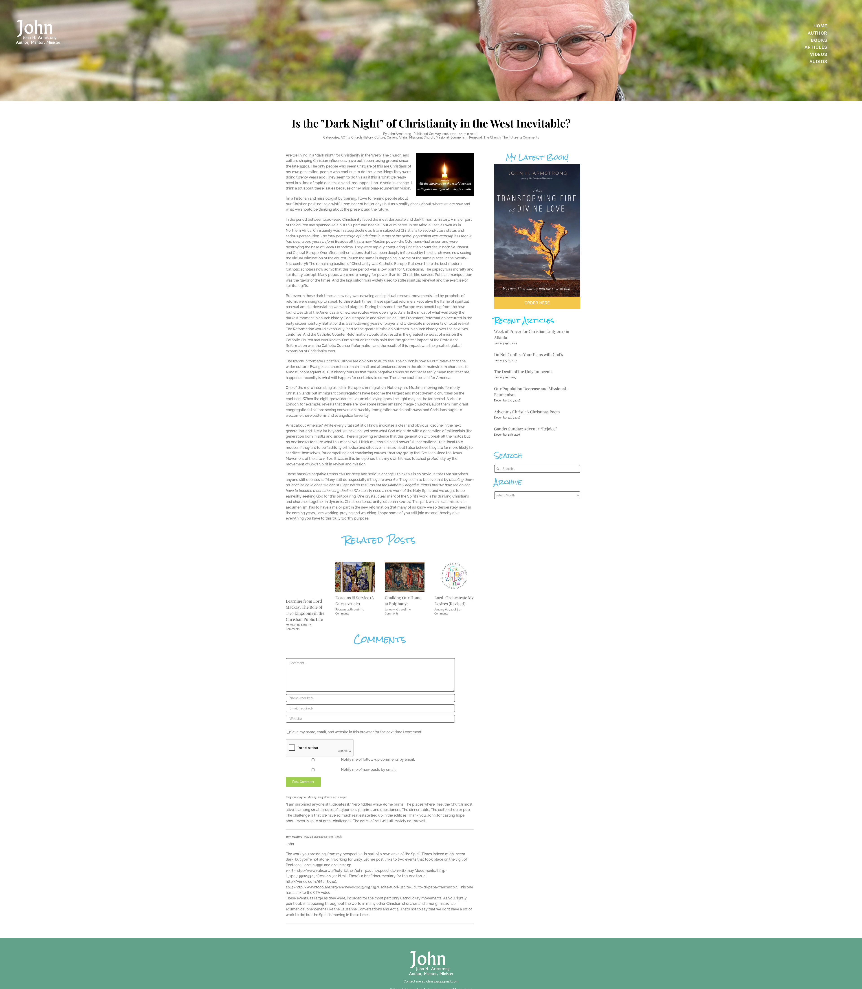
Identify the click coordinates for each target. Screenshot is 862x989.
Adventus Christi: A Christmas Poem (527, 411)
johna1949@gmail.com (442, 981)
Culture (379, 137)
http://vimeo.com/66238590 (310, 881)
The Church (492, 137)
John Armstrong (399, 134)
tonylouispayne (296, 797)
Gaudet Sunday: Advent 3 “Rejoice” (525, 429)
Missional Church (421, 137)
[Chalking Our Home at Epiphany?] (404, 564)
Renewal (475, 137)
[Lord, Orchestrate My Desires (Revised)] (454, 564)
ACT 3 (345, 137)
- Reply (342, 797)
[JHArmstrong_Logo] (431, 949)
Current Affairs (397, 137)
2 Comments (529, 137)
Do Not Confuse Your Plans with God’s (528, 354)
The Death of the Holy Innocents (523, 371)
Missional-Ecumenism (452, 137)
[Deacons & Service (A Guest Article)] (355, 564)
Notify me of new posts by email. (368, 769)
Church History (362, 137)
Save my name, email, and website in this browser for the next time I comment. (356, 732)
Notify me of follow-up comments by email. (378, 759)
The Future (510, 137)
